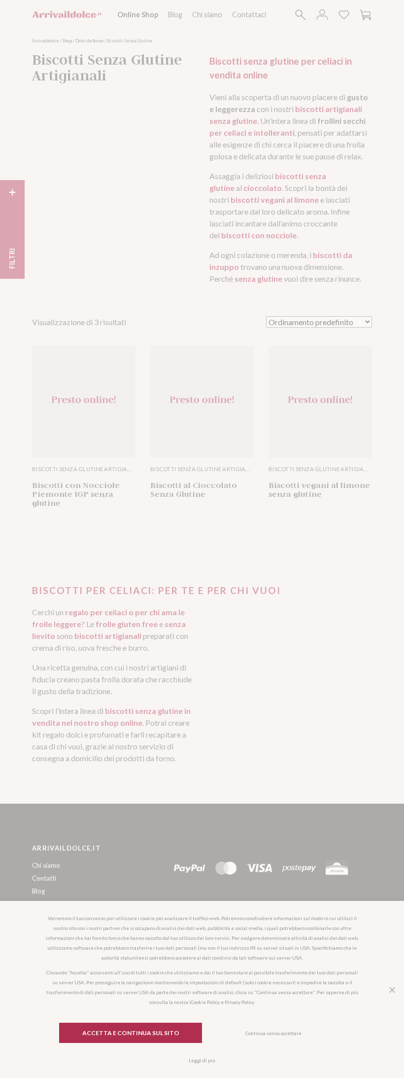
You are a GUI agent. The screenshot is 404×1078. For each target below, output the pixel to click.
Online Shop (137, 14)
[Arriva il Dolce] (67, 15)
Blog (175, 14)
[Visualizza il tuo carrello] (365, 15)
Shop (67, 40)
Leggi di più (202, 1060)
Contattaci (249, 14)
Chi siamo (207, 14)
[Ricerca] (300, 15)
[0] (344, 15)
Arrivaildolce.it (66, 848)
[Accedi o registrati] (322, 15)
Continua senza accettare (273, 1033)
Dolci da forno (89, 40)
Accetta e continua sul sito (130, 1033)
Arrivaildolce (45, 40)
